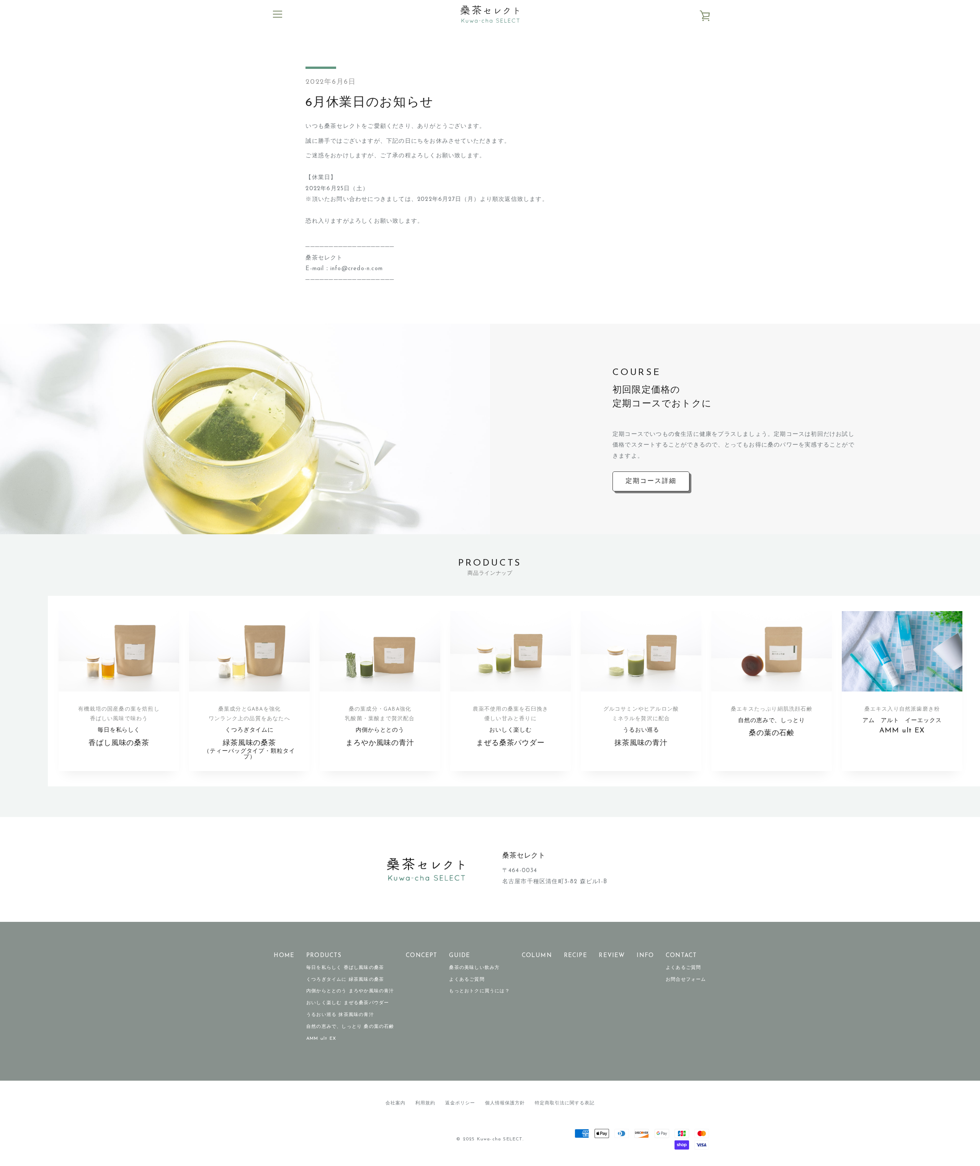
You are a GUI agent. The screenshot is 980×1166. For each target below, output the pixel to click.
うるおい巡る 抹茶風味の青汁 (340, 1015)
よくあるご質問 (466, 979)
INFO (645, 956)
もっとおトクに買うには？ (479, 991)
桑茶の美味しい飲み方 (474, 967)
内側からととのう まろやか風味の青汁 (350, 991)
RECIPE (575, 956)
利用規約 (425, 1103)
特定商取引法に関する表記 (565, 1103)
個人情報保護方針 (505, 1103)
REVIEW (612, 956)
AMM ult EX (321, 1038)
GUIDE (459, 956)
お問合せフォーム (686, 979)
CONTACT (681, 956)
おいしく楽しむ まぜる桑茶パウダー (347, 1003)
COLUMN (537, 956)
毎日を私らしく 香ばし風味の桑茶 (345, 967)
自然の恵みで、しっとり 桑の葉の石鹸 (350, 1026)
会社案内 (395, 1103)
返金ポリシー (460, 1103)
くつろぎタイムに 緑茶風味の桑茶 (345, 979)
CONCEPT (421, 956)
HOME (284, 956)
